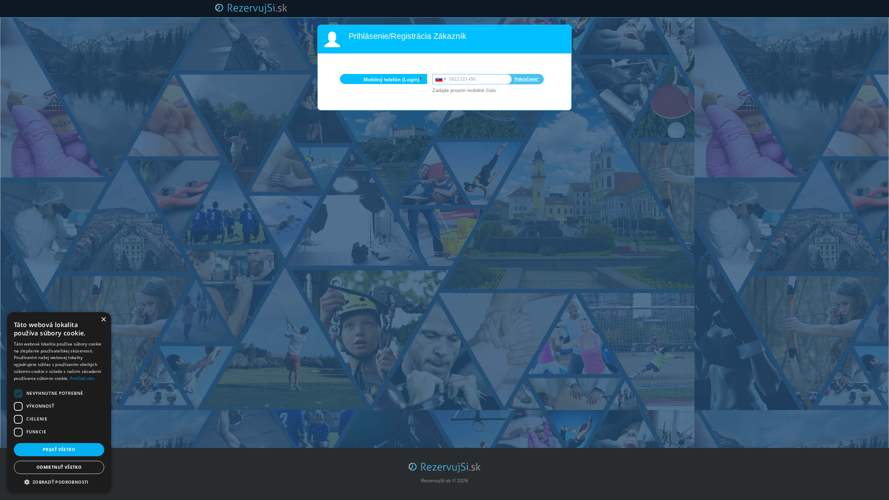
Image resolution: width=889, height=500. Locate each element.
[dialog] (59, 402)
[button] (59, 482)
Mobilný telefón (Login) (391, 79)
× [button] (103, 319)
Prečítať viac (82, 378)
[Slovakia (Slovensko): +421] (440, 79)
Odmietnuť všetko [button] (59, 467)
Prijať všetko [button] (59, 449)
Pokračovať (526, 79)
